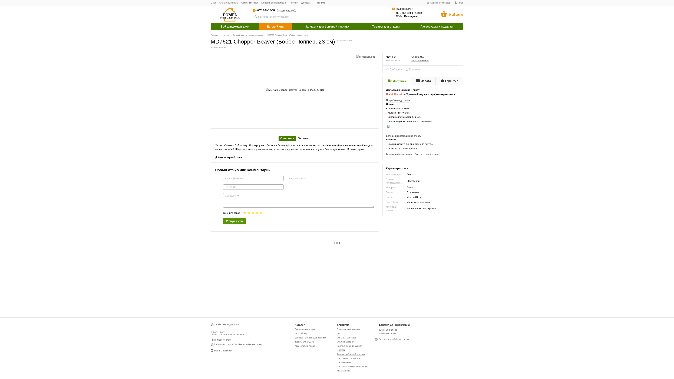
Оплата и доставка (228, 3)
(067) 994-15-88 (265, 10)
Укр (318, 3)
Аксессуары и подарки (437, 26)
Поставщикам (344, 362)
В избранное (396, 69)
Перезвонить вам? (286, 10)
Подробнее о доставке (398, 100)
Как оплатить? (344, 371)
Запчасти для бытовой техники (327, 26)
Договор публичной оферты (351, 354)
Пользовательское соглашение (352, 366)
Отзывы (303, 138)
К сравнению (415, 69)
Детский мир (276, 26)
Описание (287, 138)
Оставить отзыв (344, 40)
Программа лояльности (349, 358)
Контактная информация (273, 3)
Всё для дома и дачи (235, 26)
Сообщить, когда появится (420, 58)
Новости (294, 3)
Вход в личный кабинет (348, 329)
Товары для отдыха (386, 26)
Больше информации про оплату (403, 136)
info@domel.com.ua (399, 339)
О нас (213, 3)
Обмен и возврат (249, 3)
